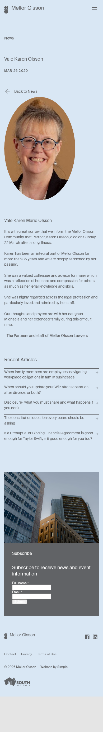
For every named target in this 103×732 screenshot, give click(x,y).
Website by (48, 667)
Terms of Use (47, 654)
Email (17, 592)
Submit (19, 602)
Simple (62, 667)
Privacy (26, 654)
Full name (20, 583)
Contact (10, 654)
